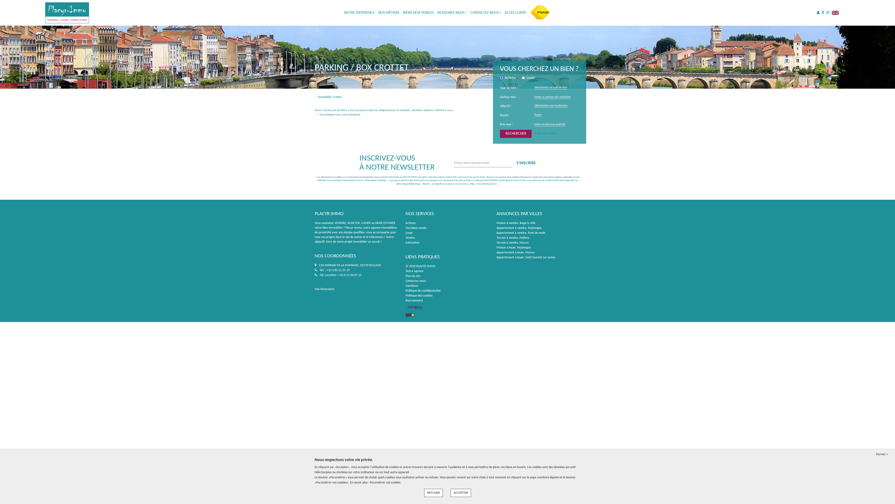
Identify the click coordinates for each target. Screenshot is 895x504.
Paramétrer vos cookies (385, 482)
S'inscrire (526, 163)
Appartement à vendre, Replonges (518, 228)
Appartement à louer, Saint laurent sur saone (525, 257)
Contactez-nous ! (485, 13)
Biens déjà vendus (418, 13)
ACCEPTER (461, 493)
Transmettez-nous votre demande (339, 114)
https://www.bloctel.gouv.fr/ (483, 184)
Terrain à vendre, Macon (512, 243)
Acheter (411, 223)
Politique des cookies (419, 296)
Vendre (410, 238)
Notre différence (359, 13)
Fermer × (882, 454)
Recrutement (414, 300)
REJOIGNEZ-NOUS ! (452, 13)
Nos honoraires (324, 289)
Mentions (412, 286)
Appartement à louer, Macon (515, 252)
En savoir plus (359, 482)
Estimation (413, 243)
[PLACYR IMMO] (67, 12)
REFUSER (433, 493)
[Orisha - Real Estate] (415, 308)
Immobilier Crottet (330, 97)
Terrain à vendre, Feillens (512, 238)
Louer (409, 233)
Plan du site (413, 276)
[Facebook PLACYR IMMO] (823, 13)
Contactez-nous (416, 281)
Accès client (515, 13)
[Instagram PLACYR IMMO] (828, 13)
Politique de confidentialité (423, 291)
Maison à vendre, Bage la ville (515, 223)
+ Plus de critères (546, 133)
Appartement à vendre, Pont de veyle (520, 233)
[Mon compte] (818, 13)
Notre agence (414, 271)
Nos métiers (388, 13)
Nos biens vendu (416, 228)
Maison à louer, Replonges (513, 247)
